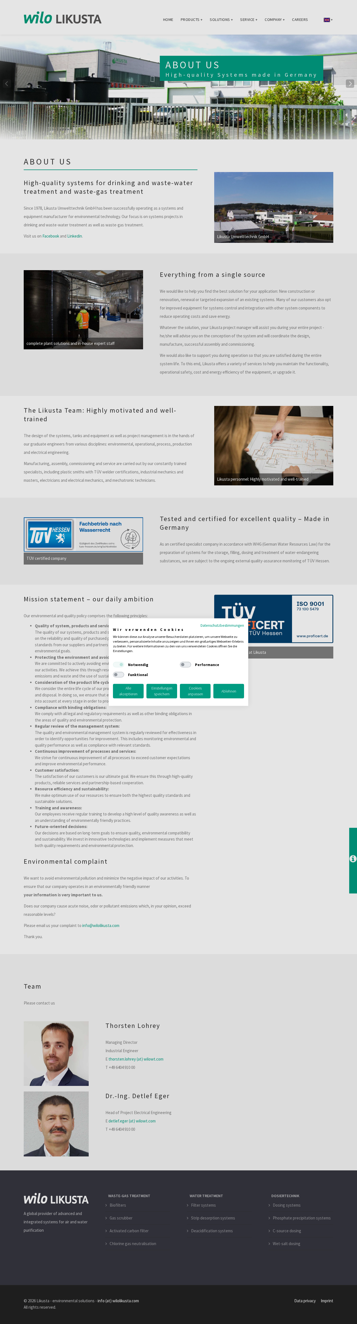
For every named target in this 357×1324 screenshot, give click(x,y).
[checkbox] (118, 664)
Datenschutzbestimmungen (222, 625)
